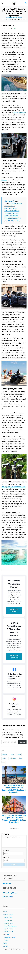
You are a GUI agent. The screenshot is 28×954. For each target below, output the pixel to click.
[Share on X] (11, 28)
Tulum (6, 940)
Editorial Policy (8, 896)
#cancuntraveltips (10, 208)
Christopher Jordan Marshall (15, 17)
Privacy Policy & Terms (10, 893)
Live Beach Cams (9, 929)
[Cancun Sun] (14, 3)
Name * (6, 850)
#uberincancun (9, 206)
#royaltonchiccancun (11, 211)
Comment (5, 834)
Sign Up (22, 742)
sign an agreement (19, 112)
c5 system (4, 754)
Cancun (4, 180)
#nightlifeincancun (11, 216)
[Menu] (2, 3)
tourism (4, 758)
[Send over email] (14, 28)
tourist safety (12, 758)
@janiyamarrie (9, 201)
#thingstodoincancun (11, 218)
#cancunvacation (16, 203)
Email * (6, 857)
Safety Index (8, 917)
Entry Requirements (10, 926)
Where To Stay (9, 931)
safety (19, 754)
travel (20, 758)
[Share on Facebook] (8, 28)
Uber (3, 762)
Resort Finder (8, 923)
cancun (12, 754)
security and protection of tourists (13, 487)
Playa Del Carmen (9, 937)
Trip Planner (8, 920)
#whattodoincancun (11, 213)
